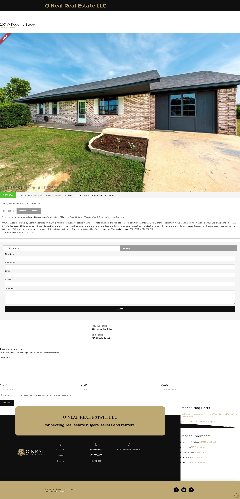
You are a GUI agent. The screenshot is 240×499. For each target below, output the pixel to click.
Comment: (10, 288)
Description (8, 211)
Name (3, 385)
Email (84, 385)
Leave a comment (8, 28)
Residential (36, 195)
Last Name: (10, 262)
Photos (35, 211)
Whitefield (57, 195)
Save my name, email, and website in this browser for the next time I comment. (37, 395)
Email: (7, 271)
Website (164, 385)
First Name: (10, 254)
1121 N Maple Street (101, 336)
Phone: (8, 280)
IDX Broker (30, 232)
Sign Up (126, 248)
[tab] (8, 211)
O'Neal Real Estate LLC (75, 5)
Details (22, 211)
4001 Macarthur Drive (102, 327)
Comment (5, 357)
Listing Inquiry (12, 248)
